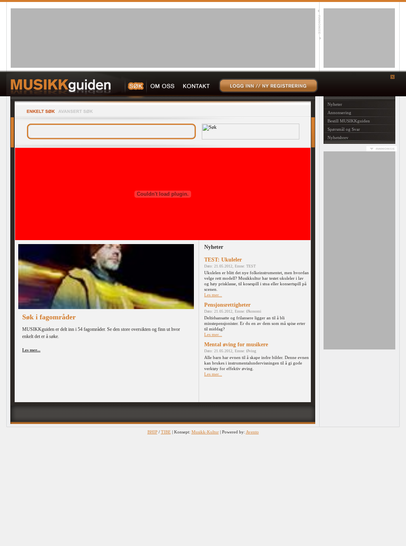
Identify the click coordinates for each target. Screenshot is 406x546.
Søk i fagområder (49, 317)
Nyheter (334, 104)
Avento (252, 432)
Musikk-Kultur (205, 432)
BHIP (152, 432)
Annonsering (339, 112)
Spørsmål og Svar (343, 129)
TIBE (166, 432)
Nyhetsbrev (338, 137)
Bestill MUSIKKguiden (348, 120)
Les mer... (213, 294)
